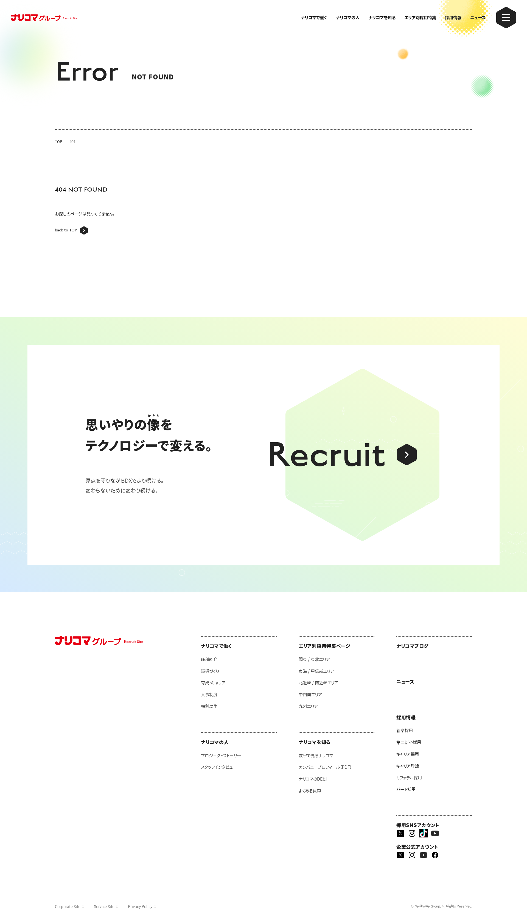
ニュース (478, 17)
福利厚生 (209, 706)
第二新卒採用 (408, 742)
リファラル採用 (409, 778)
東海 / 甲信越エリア (316, 671)
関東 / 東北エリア (314, 659)
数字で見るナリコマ (316, 755)
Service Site (104, 906)
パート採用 (406, 789)
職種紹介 (209, 659)
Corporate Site (67, 906)
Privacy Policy (140, 906)
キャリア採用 (407, 754)
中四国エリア (310, 694)
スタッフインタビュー (219, 767)
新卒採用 (404, 730)
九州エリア (308, 706)
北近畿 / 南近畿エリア (318, 683)
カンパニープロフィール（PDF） (325, 767)
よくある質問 (310, 791)
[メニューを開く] (506, 18)
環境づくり (210, 671)
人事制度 (209, 694)
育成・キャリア (213, 683)
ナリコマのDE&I (313, 779)
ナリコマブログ (412, 645)
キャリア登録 (407, 766)
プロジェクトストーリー (221, 755)
